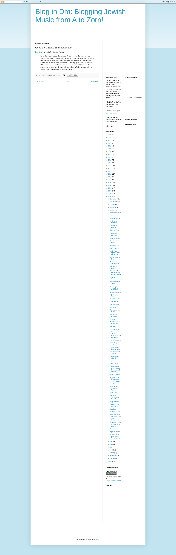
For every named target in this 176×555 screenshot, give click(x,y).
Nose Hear (113, 307)
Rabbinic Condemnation (115, 278)
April (111, 450)
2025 (110, 137)
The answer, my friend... (115, 311)
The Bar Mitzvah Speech (115, 282)
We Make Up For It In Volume (115, 378)
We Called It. (114, 326)
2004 (110, 196)
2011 (110, 177)
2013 (110, 171)
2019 (110, 154)
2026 (110, 135)
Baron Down (114, 364)
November (113, 202)
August (112, 210)
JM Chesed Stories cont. (114, 262)
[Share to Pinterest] (77, 75)
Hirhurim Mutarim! (115, 238)
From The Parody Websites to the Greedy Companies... (115, 417)
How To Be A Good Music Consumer (114, 288)
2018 (110, 157)
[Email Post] (64, 75)
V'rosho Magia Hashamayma (115, 348)
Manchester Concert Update (113, 388)
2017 (110, 160)
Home (67, 82)
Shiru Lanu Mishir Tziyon (115, 352)
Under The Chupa (115, 299)
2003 (110, 462)
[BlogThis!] (70, 75)
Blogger (96, 539)
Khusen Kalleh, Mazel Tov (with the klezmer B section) (115, 369)
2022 (110, 146)
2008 (110, 185)
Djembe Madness (115, 213)
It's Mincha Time (115, 412)
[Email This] (68, 75)
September (113, 207)
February (113, 455)
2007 (110, 188)
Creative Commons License (113, 480)
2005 (110, 194)
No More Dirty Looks (114, 241)
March (112, 453)
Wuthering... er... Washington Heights (115, 397)
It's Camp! (113, 319)
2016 (110, 163)
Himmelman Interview (113, 315)
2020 (110, 151)
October (112, 204)
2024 (110, 140)
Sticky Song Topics (113, 343)
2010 (110, 180)
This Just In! (113, 429)
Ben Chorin (39, 52)
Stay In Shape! (114, 248)
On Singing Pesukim (113, 222)
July (111, 441)
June (111, 444)
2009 (110, 182)
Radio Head (113, 393)
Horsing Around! (115, 218)
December (113, 199)
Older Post (94, 82)
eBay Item (113, 409)
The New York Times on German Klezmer (114, 232)
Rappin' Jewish (114, 402)
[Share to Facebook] (75, 75)
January (112, 458)
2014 (110, 168)
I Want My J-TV (114, 245)
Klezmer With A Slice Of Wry (114, 357)
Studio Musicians (115, 340)
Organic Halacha (115, 432)
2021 (110, 149)
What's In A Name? (113, 267)
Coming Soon (114, 301)
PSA (111, 215)
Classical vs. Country (114, 226)
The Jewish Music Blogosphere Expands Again (115, 272)
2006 (110, 191)
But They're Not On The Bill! (114, 405)
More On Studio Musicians (115, 322)
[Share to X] (72, 75)
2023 (110, 143)
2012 (110, 174)
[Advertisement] (63, 34)
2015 (110, 166)
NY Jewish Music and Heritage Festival (115, 424)
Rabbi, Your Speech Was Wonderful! (115, 252)
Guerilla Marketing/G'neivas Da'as (115, 335)
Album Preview (114, 304)
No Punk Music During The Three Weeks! (115, 436)
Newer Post (39, 82)
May (111, 447)
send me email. (111, 113)
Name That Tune (115, 374)
